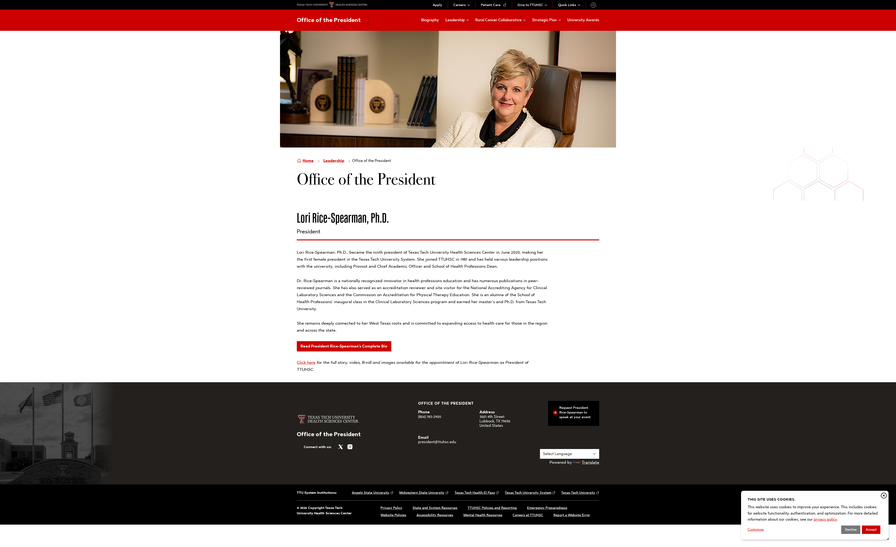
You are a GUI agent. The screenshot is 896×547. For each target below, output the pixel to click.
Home (308, 160)
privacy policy (825, 519)
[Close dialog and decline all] (884, 495)
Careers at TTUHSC (528, 515)
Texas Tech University (578, 493)
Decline (851, 530)
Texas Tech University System (528, 493)
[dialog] (815, 515)
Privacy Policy (391, 508)
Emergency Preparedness (547, 508)
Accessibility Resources (434, 515)
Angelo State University (370, 493)
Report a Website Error (571, 515)
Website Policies (393, 515)
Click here (306, 362)
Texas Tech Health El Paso (475, 493)
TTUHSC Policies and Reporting (492, 508)
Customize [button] (756, 530)
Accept (871, 530)
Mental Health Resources (482, 515)
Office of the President (329, 20)
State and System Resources (435, 508)
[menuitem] (437, 5)
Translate (590, 462)
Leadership (333, 160)
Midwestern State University (421, 493)
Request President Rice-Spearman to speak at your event (575, 412)
